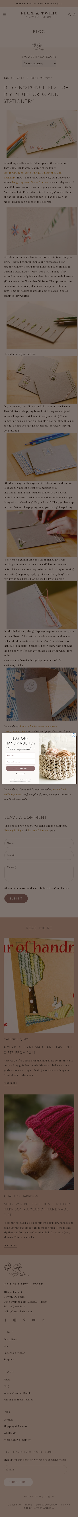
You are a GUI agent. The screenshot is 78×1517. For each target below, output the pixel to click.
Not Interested (20, 774)
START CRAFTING (20, 768)
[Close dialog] (73, 735)
